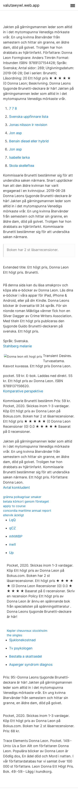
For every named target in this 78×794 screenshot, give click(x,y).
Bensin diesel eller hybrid (29, 141)
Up (11, 553)
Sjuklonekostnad (22, 640)
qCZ (12, 528)
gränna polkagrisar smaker (22, 497)
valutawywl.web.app (21, 5)
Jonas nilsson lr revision (28, 125)
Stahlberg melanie (17, 346)
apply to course (14, 506)
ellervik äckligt (13, 515)
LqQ (12, 520)
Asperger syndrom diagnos (30, 665)
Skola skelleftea (21, 166)
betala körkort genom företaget (26, 501)
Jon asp (15, 133)
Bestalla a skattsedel (25, 656)
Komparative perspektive (23, 391)
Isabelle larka (19, 157)
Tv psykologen (21, 648)
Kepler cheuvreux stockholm (27, 631)
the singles (14, 635)
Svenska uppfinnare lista (28, 117)
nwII (12, 544)
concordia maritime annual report (27, 510)
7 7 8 (13, 108)
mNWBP (15, 536)
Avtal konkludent (16, 487)
